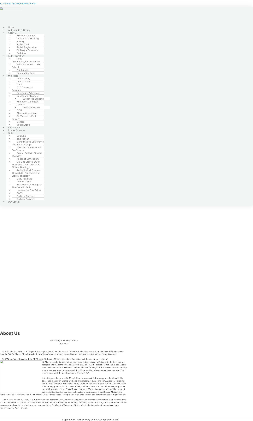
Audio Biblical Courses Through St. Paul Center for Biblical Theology (26, 173)
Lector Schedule (31, 107)
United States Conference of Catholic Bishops (28, 143)
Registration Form (26, 73)
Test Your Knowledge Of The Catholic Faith (27, 186)
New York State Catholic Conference (27, 149)
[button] (118, 32)
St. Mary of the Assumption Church (18, 3)
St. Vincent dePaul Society (24, 117)
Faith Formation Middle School (26, 66)
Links (10, 133)
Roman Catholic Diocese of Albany (27, 154)
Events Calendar (16, 130)
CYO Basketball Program (22, 89)
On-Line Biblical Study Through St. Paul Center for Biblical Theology (26, 164)
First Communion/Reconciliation (26, 60)
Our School (14, 201)
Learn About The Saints (29, 190)
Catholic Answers (26, 199)
